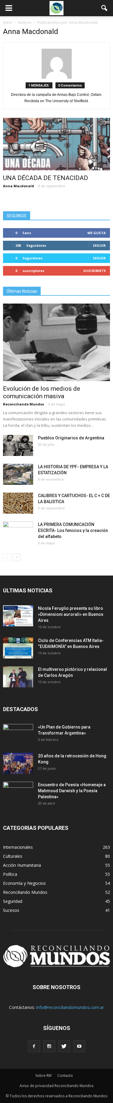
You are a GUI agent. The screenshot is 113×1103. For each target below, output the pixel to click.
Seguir (99, 245)
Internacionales (18, 847)
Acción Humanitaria (22, 865)
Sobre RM (43, 1075)
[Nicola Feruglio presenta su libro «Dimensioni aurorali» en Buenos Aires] (18, 615)
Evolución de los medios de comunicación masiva (41, 392)
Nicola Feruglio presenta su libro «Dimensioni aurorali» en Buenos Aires (70, 614)
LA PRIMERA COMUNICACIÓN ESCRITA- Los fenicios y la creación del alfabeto (73, 530)
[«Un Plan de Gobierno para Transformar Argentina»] (18, 734)
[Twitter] (64, 1046)
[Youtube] (79, 1046)
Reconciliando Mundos (23, 404)
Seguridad (12, 901)
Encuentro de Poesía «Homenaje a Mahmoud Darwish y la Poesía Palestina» (72, 790)
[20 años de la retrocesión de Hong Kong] (18, 763)
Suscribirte (94, 270)
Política (10, 874)
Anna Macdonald (18, 186)
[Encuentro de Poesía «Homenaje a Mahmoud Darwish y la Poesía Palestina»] (18, 792)
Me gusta (96, 233)
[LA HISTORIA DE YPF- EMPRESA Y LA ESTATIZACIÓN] (18, 474)
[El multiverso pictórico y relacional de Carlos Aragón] (18, 676)
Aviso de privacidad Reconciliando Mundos (56, 1085)
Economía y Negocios (24, 883)
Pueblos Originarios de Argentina (71, 437)
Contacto (65, 1075)
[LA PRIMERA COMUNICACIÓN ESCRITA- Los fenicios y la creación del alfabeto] (18, 531)
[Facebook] (34, 1046)
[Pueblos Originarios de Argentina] (18, 445)
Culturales (12, 856)
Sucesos (11, 910)
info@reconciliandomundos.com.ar (70, 1007)
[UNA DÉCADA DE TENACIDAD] (56, 144)
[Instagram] (49, 1046)
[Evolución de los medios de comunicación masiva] (56, 342)
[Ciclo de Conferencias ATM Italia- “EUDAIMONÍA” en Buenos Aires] (18, 647)
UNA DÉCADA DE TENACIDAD (45, 178)
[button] (104, 8)
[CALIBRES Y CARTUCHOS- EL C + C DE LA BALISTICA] (18, 503)
